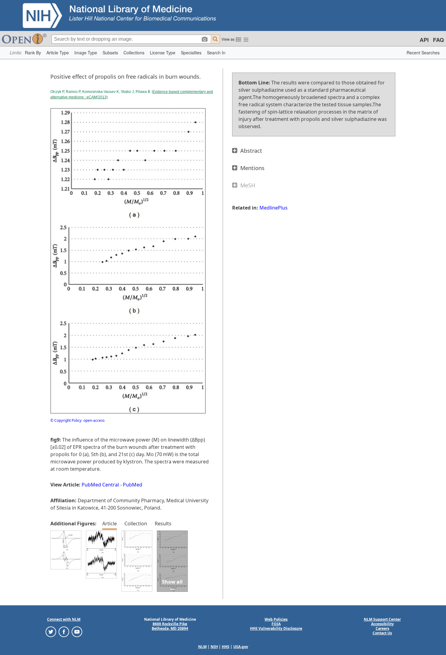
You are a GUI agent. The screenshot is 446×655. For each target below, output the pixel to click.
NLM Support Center (382, 619)
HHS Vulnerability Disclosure (276, 628)
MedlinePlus (273, 207)
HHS (225, 646)
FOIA (276, 623)
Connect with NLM (63, 619)
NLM (202, 646)
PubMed (132, 484)
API (424, 40)
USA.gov (240, 646)
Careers (382, 628)
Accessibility (382, 623)
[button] (33, 52)
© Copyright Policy (65, 420)
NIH (214, 646)
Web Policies (276, 619)
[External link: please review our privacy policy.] (51, 631)
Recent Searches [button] (423, 52)
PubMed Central (100, 484)
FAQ (438, 40)
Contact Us (382, 633)
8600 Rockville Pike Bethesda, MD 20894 (170, 626)
